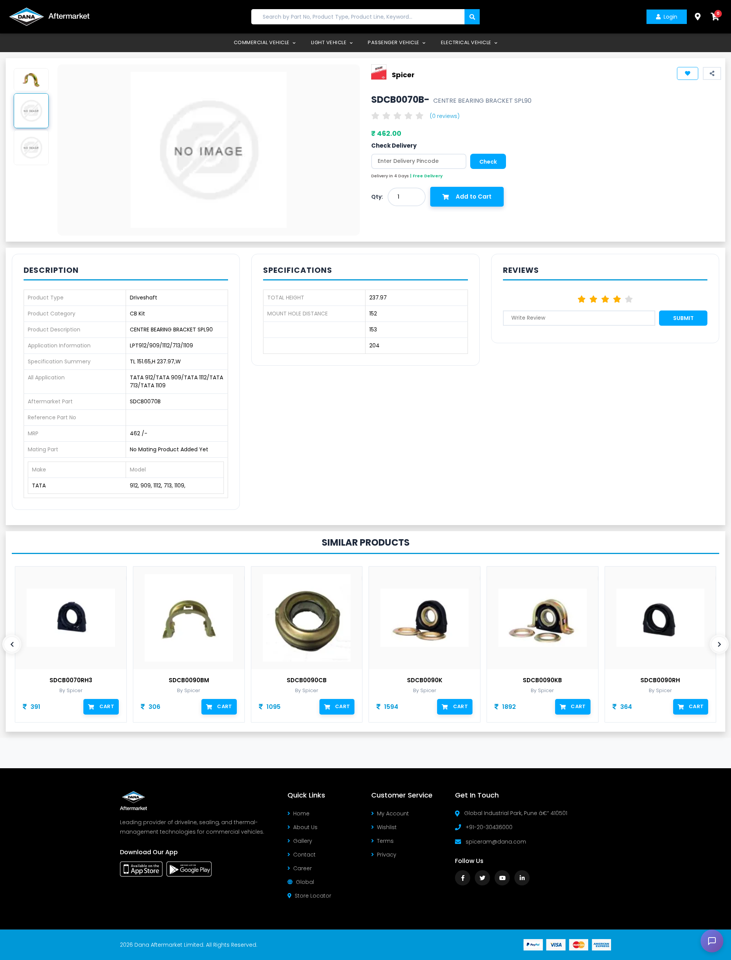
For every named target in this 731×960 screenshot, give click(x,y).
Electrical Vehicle (467, 42)
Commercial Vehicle (262, 42)
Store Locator (313, 896)
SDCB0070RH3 (70, 680)
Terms (385, 841)
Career (302, 868)
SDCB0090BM (189, 680)
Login (670, 17)
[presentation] (11, 644)
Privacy (386, 854)
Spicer (403, 74)
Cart (106, 706)
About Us (305, 827)
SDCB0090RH (660, 680)
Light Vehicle (329, 42)
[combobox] (407, 197)
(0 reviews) (445, 116)
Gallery (302, 841)
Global (305, 882)
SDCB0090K (424, 680)
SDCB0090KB (542, 680)
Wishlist (387, 827)
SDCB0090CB (307, 680)
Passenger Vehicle (394, 42)
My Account (393, 813)
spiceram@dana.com (496, 841)
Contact (304, 854)
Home (301, 813)
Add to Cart (474, 197)
